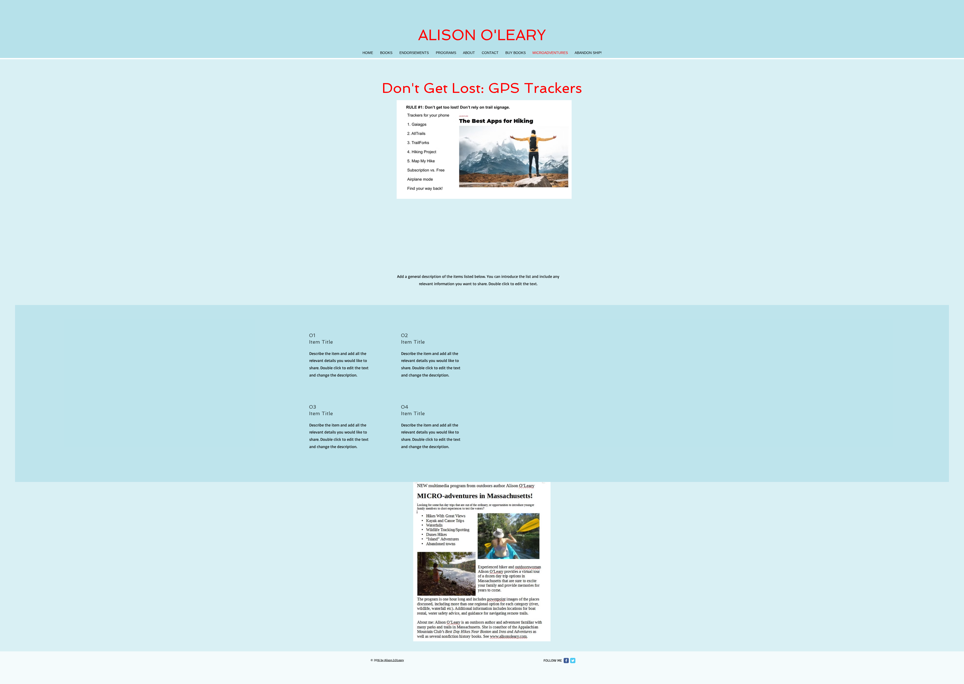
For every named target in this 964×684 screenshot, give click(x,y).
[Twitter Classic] (572, 660)
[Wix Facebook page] (566, 660)
